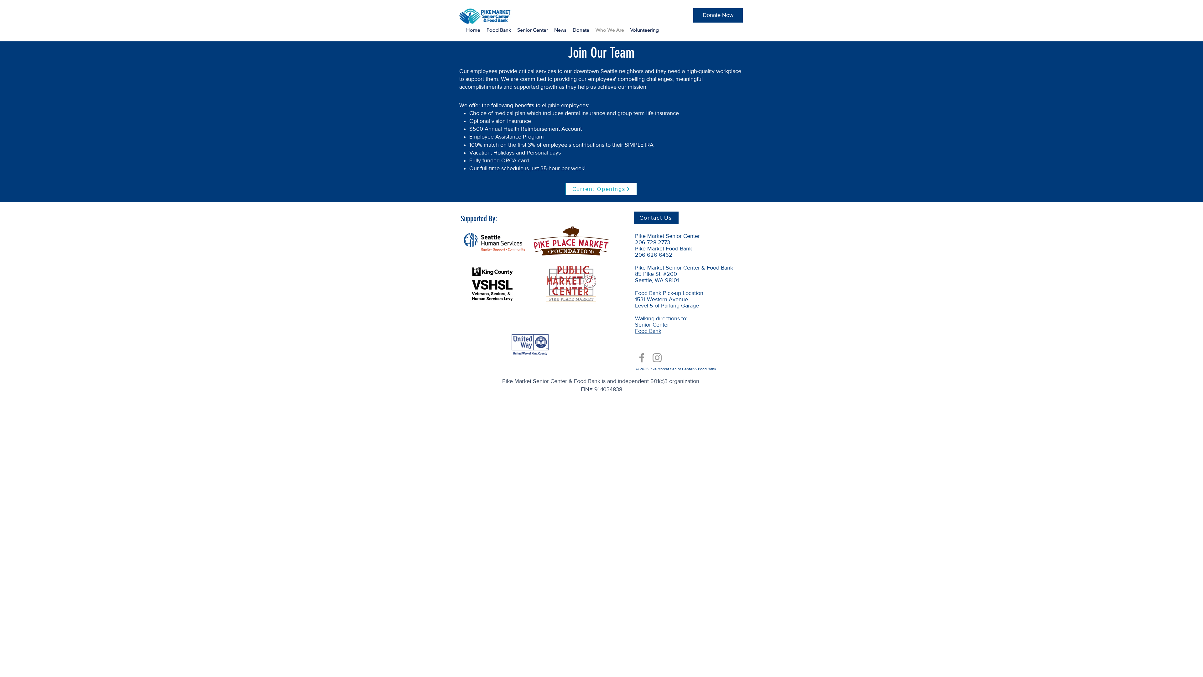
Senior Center (652, 325)
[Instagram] (657, 358)
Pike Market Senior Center (667, 236)
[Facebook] (642, 358)
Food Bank (648, 331)
